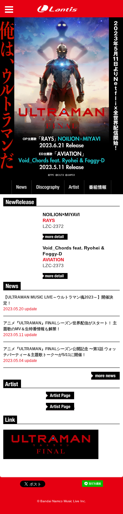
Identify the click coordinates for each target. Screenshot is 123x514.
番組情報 (98, 187)
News (21, 187)
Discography (48, 187)
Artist (75, 187)
